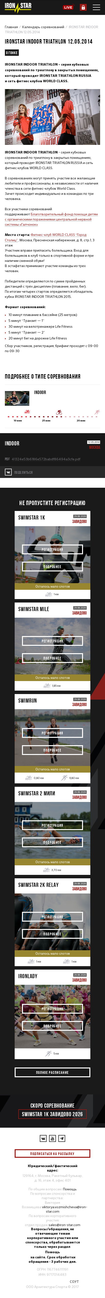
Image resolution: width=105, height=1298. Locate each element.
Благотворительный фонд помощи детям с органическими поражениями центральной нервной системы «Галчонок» (51, 219)
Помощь (70, 1189)
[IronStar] (17, 8)
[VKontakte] (43, 1138)
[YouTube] (52, 1138)
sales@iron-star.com (64, 1225)
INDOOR (40, 392)
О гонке (12, 53)
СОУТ (74, 1281)
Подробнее (52, 566)
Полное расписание (52, 1072)
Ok (83, 1154)
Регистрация (52, 549)
